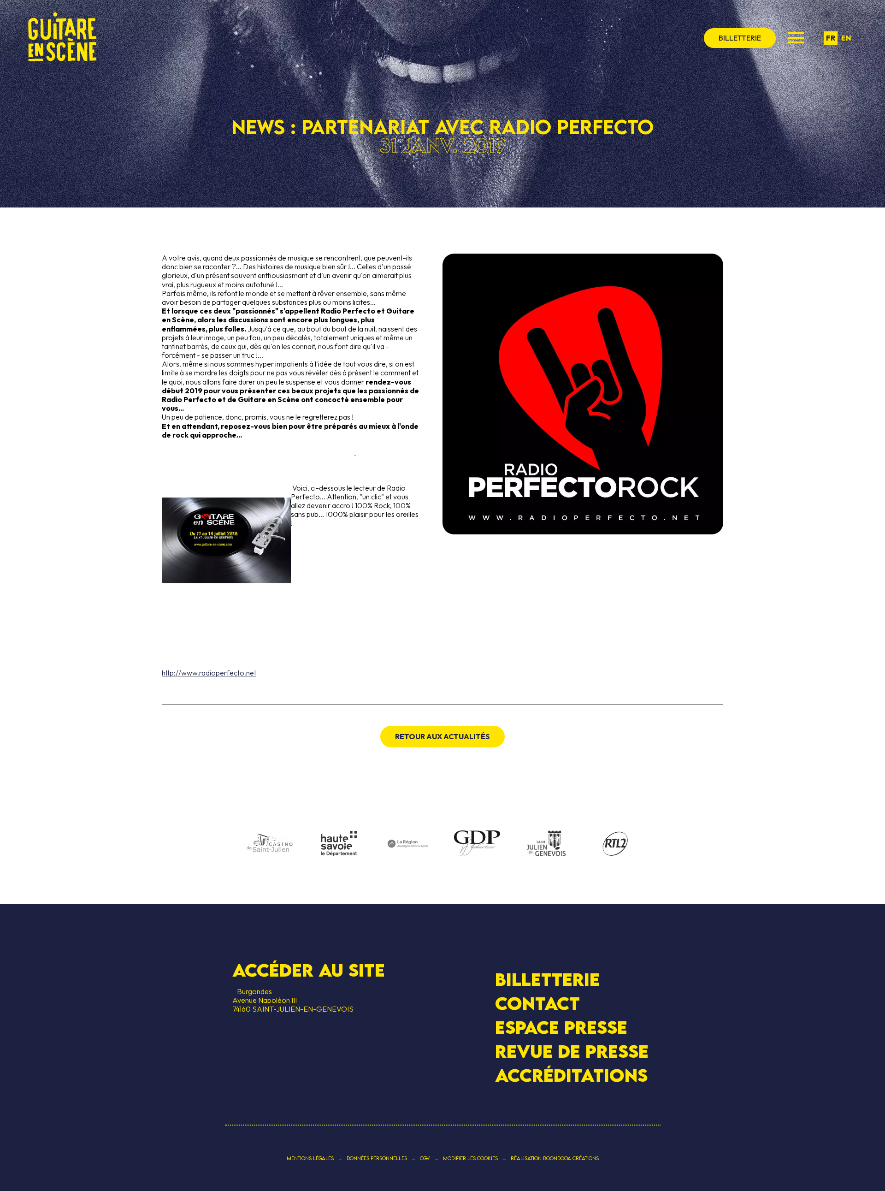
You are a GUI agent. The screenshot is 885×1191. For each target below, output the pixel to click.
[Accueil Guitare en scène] (62, 38)
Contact (537, 1003)
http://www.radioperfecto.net (209, 672)
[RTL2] (615, 844)
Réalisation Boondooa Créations (555, 1158)
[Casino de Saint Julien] (270, 844)
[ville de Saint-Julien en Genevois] (546, 844)
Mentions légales (310, 1158)
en (846, 37)
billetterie (740, 37)
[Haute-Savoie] (339, 844)
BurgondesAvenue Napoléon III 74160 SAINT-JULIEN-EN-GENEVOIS (293, 1000)
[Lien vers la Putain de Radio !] (290, 532)
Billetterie (547, 978)
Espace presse (561, 1027)
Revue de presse (572, 1051)
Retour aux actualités (442, 736)
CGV (425, 1158)
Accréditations (571, 1075)
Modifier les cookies (470, 1158)
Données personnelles (377, 1158)
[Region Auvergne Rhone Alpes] (408, 844)
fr (830, 37)
